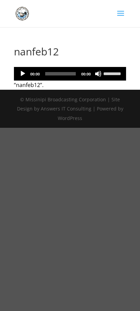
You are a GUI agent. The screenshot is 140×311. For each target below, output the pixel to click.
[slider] (113, 73)
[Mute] (98, 73)
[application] (70, 74)
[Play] (22, 73)
